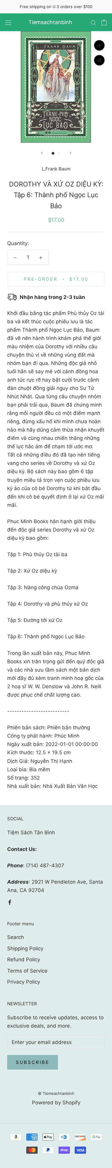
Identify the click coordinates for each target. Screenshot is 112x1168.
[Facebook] (9, 902)
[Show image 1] (53, 153)
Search (15, 937)
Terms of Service (27, 971)
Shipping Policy (25, 948)
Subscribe (32, 1062)
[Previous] (42, 153)
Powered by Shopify (56, 1103)
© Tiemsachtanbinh (56, 1093)
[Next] (70, 153)
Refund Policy (23, 959)
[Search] (93, 22)
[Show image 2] (59, 153)
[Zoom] (99, 45)
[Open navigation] (8, 22)
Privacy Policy (23, 982)
